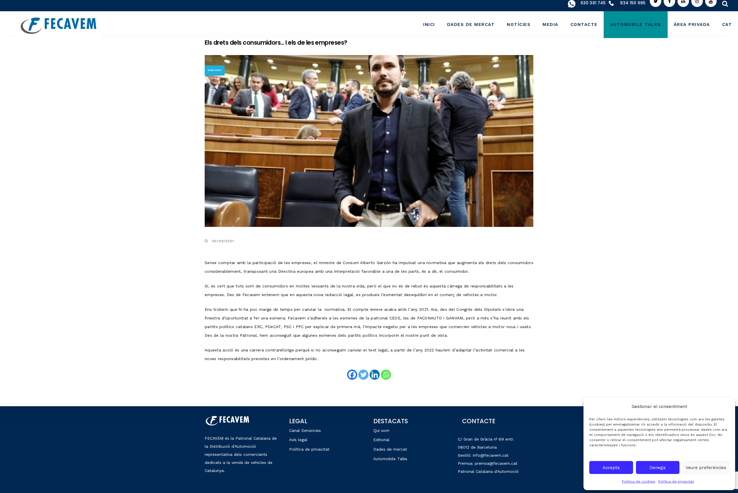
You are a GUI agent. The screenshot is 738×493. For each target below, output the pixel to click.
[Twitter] (363, 375)
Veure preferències (706, 467)
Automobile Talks (390, 458)
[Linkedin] (375, 375)
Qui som (381, 430)
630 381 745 (593, 3)
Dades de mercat (390, 449)
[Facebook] (352, 375)
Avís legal (298, 439)
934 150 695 (632, 3)
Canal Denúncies (305, 430)
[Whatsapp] (386, 375)
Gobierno (215, 70)
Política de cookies (638, 481)
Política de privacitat (676, 481)
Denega (657, 467)
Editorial (381, 439)
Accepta (611, 467)
